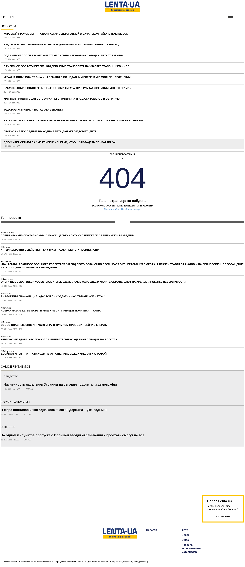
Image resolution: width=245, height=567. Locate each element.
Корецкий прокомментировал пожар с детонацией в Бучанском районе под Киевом (66, 33)
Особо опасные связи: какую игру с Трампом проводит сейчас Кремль (54, 325)
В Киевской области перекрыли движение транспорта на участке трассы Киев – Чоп (66, 66)
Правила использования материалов (191, 548)
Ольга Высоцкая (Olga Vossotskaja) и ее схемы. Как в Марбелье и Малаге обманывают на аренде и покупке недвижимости (93, 281)
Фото (185, 530)
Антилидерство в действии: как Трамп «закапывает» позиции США (50, 249)
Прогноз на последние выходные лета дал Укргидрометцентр (50, 131)
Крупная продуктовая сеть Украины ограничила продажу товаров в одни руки (62, 98)
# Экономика (7, 279)
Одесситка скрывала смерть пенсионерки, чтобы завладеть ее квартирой (60, 142)
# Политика (6, 247)
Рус (12, 17)
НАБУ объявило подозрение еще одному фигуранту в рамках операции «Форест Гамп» (67, 88)
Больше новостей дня (122, 154)
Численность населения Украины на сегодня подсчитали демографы (60, 384)
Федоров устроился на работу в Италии (33, 109)
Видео (186, 535)
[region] (223, 469)
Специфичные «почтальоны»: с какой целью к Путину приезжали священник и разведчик (67, 235)
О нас (185, 540)
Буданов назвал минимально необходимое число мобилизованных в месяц (61, 44)
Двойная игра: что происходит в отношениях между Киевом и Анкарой (54, 353)
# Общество (6, 261)
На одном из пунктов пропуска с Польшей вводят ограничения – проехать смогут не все (72, 435)
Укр (3, 17)
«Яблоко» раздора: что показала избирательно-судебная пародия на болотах (59, 339)
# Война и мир (7, 232)
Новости (151, 530)
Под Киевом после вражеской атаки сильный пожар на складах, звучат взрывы (63, 55)
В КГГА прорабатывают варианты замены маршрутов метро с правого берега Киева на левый (73, 120)
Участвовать (223, 517)
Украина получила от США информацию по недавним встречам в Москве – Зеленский (67, 77)
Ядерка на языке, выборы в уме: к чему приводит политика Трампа (51, 310)
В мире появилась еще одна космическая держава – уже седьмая (54, 410)
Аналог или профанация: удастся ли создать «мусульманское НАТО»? (53, 296)
